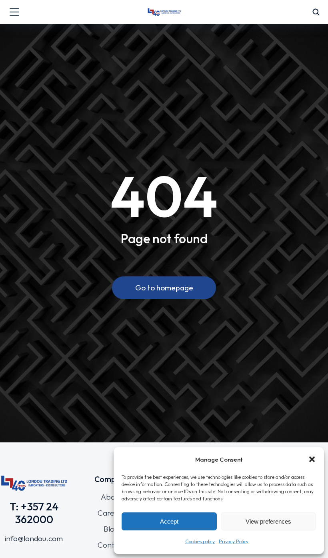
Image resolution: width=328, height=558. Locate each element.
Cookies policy (200, 541)
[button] (312, 459)
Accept (169, 521)
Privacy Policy (233, 541)
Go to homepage (164, 287)
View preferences (268, 521)
